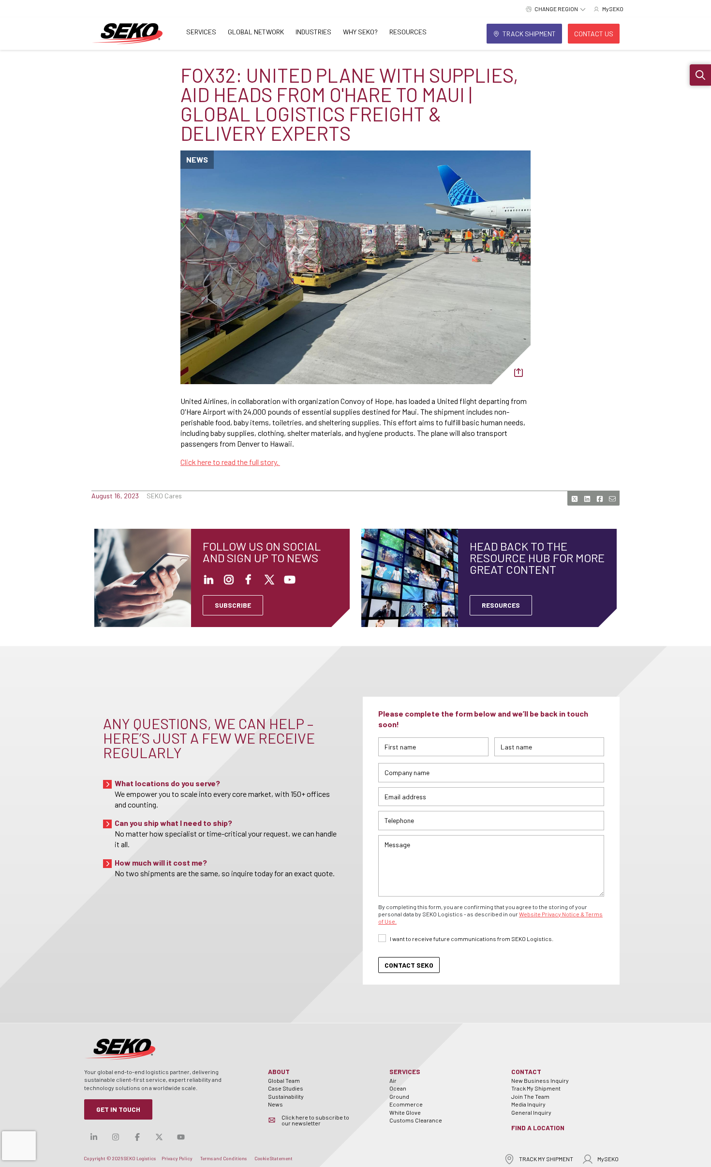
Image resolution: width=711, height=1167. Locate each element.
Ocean (397, 1088)
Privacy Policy (177, 1158)
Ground (399, 1096)
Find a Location (537, 1127)
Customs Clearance (415, 1120)
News (275, 1104)
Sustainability (286, 1096)
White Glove (405, 1112)
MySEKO (608, 1158)
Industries (313, 32)
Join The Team (530, 1096)
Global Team (284, 1080)
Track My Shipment (536, 1088)
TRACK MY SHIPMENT (546, 1158)
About (279, 1071)
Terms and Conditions (223, 1158)
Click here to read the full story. (230, 461)
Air (393, 1080)
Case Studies (285, 1088)
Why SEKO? (360, 32)
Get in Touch (118, 1109)
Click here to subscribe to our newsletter (315, 1120)
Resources (408, 32)
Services (201, 32)
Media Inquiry (528, 1104)
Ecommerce (406, 1104)
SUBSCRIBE (233, 605)
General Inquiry (531, 1112)
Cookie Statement (273, 1158)
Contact (526, 1071)
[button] (700, 75)
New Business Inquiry (540, 1080)
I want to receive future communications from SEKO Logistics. (471, 938)
